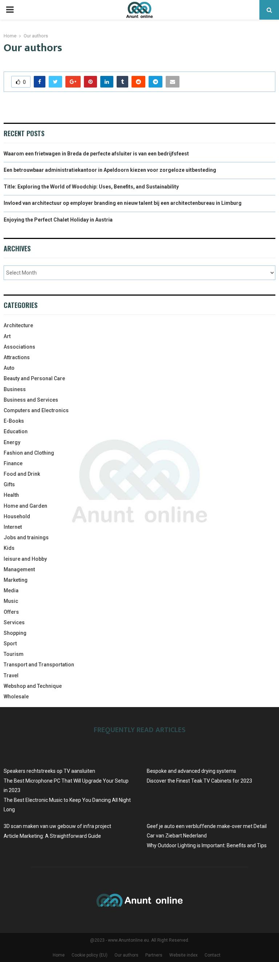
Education (16, 431)
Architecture (18, 325)
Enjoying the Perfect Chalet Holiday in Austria (58, 220)
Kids (9, 548)
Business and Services (31, 400)
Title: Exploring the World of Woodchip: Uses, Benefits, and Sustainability (91, 187)
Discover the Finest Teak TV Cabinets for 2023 (199, 781)
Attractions (17, 357)
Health (11, 495)
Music (11, 601)
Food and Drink (22, 474)
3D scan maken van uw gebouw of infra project (57, 826)
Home (59, 955)
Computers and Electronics (36, 410)
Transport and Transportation (39, 664)
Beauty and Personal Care (34, 378)
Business (15, 389)
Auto (9, 368)
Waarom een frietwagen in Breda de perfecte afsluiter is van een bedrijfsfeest (96, 154)
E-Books (14, 421)
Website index (183, 955)
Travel (11, 675)
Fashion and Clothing (29, 453)
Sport (10, 643)
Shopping (15, 633)
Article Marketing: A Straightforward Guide (52, 836)
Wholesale (16, 696)
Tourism (14, 654)
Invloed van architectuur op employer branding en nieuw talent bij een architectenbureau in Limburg (123, 203)
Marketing (16, 580)
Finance (13, 463)
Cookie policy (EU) (90, 955)
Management (19, 569)
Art (7, 336)
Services (14, 622)
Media (11, 590)
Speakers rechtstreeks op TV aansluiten (49, 771)
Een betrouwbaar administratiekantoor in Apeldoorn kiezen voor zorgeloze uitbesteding (110, 170)
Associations (19, 347)
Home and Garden (25, 506)
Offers (11, 612)
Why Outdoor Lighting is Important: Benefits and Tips (207, 845)
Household (17, 516)
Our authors (126, 955)
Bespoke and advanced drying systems (191, 771)
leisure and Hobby (25, 559)
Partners (153, 955)
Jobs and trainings (26, 537)
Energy (12, 442)
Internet (13, 527)
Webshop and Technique (33, 686)
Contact (213, 955)
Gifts (9, 484)
